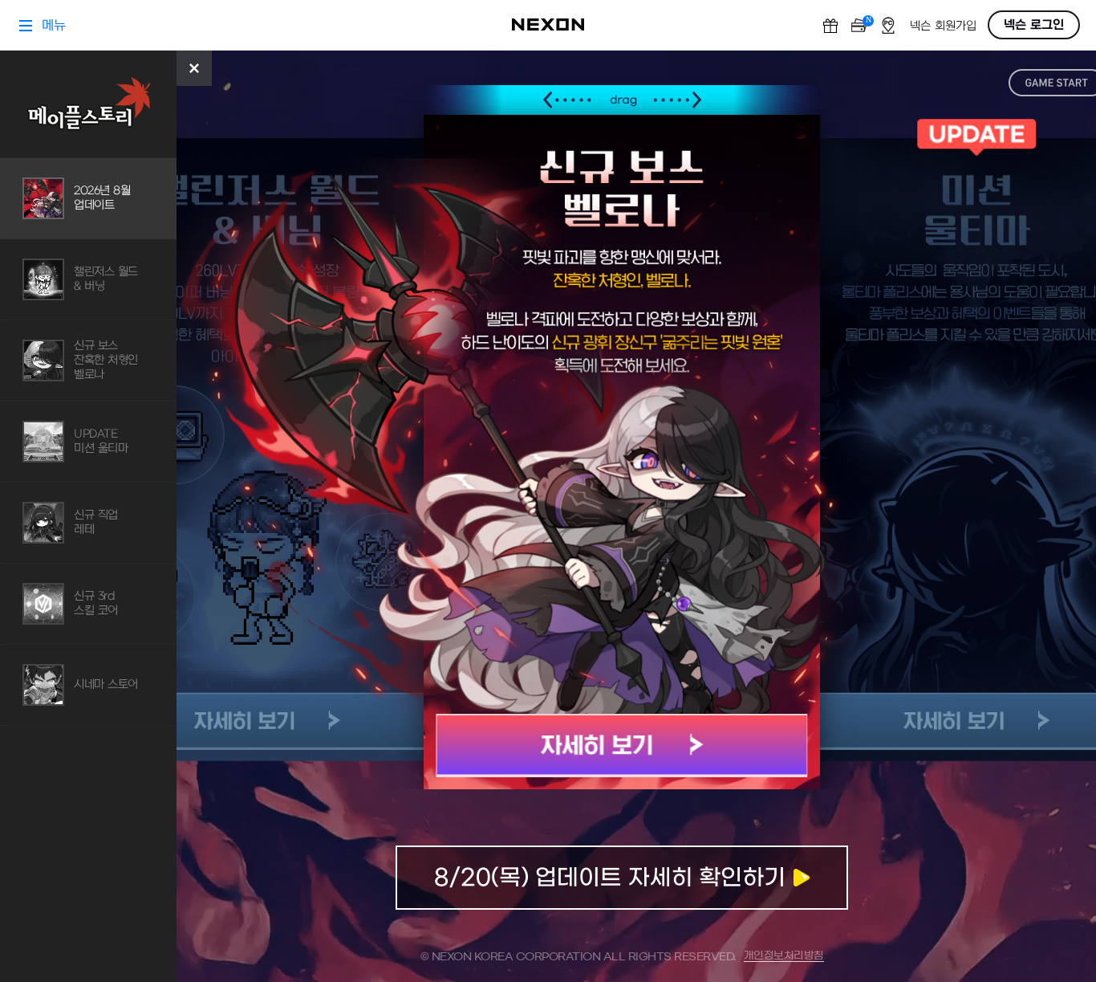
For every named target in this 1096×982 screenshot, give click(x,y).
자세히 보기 (622, 745)
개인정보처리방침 (784, 956)
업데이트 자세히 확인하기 (622, 877)
